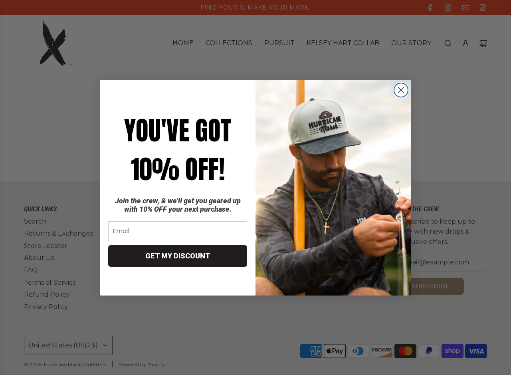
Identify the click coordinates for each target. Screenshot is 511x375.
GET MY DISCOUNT (177, 256)
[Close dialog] (401, 90)
